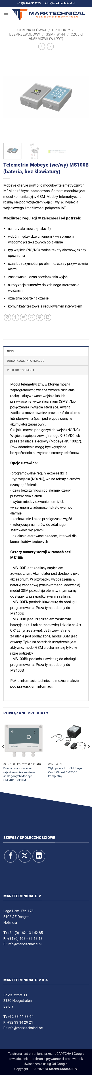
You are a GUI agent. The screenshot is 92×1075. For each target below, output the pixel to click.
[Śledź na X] (24, 856)
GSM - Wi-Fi (55, 34)
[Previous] (11, 96)
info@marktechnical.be (25, 1028)
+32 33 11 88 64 (20, 1017)
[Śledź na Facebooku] (10, 856)
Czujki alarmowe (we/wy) (56, 36)
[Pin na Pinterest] (39, 317)
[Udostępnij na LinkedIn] (47, 317)
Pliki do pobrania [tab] (20, 370)
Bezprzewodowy (24, 34)
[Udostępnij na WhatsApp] (7, 317)
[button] (6, 14)
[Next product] (41, 46)
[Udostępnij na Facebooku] (15, 317)
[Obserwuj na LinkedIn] (38, 856)
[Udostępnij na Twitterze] (23, 317)
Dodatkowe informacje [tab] (25, 360)
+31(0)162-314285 (29, 3)
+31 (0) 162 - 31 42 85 (25, 933)
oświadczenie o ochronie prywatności (36, 1059)
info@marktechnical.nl (60, 3)
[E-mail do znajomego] (31, 317)
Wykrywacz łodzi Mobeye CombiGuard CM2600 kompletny (65, 772)
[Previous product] (50, 46)
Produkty (61, 30)
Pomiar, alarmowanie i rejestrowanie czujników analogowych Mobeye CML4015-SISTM (19, 774)
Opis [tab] (10, 351)
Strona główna (31, 30)
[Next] (81, 96)
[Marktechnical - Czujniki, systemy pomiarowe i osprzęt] (48, 14)
